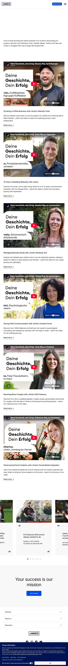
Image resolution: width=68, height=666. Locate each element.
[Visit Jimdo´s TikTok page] (36, 641)
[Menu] (65, 4)
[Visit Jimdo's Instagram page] (31, 641)
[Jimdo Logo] (6, 4)
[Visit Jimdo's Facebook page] (27, 641)
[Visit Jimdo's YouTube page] (41, 641)
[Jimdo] (34, 633)
